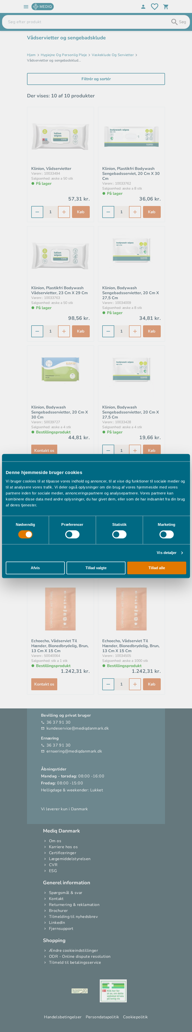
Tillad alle (156, 568)
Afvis (35, 568)
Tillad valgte (96, 568)
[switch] (72, 535)
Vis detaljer (166, 553)
